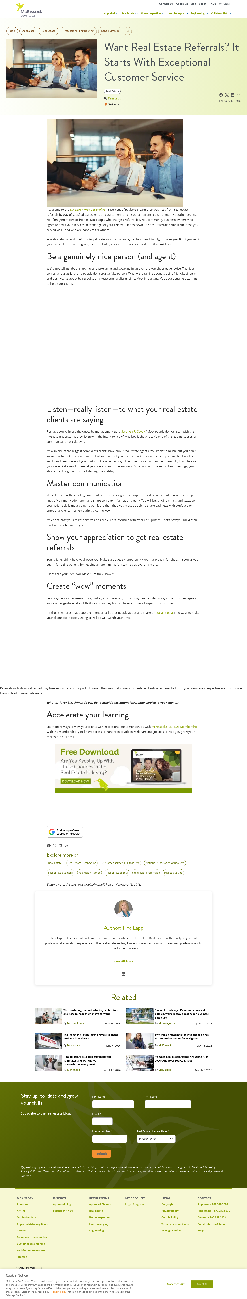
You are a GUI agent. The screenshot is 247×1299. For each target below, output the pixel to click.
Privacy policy (170, 1210)
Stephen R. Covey (133, 431)
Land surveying (98, 1224)
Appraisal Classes (100, 1204)
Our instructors (26, 1217)
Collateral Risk (219, 13)
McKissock (73, 1045)
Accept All (202, 1283)
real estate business (60, 872)
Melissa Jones (75, 1023)
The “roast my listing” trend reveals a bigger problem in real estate (90, 1036)
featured (134, 863)
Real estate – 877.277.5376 (214, 1210)
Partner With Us (63, 1210)
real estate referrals (146, 872)
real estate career (89, 872)
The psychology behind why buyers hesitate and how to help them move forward (90, 1012)
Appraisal (109, 13)
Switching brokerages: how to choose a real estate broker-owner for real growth (182, 1036)
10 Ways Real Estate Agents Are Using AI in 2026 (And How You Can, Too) (181, 1058)
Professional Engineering (78, 31)
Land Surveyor (175, 13)
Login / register (134, 1204)
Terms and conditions (175, 1224)
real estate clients (117, 872)
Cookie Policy (169, 1217)
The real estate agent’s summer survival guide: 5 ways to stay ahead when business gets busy (182, 1013)
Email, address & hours (212, 1224)
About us (22, 1204)
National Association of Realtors (165, 863)
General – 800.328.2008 (212, 1217)
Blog (193, 3)
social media (164, 613)
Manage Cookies (171, 1230)
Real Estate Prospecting (82, 863)
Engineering (197, 13)
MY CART (224, 3)
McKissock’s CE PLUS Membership (175, 727)
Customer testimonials (31, 1243)
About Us (182, 3)
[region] (123, 1284)
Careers (21, 1230)
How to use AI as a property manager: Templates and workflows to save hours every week (87, 1060)
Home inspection (99, 1217)
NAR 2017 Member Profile (87, 210)
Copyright (167, 1204)
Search (128, 31)
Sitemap (22, 1257)
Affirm (21, 1210)
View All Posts (123, 961)
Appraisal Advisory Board (32, 1224)
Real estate (96, 1210)
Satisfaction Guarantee (31, 1250)
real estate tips (173, 872)
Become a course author (32, 1237)
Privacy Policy (59, 1291)
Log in (202, 3)
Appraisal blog (62, 1204)
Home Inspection (151, 13)
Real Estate (128, 13)
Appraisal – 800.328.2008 (213, 1204)
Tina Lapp (114, 98)
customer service (112, 863)
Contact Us (166, 3)
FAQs (212, 3)
